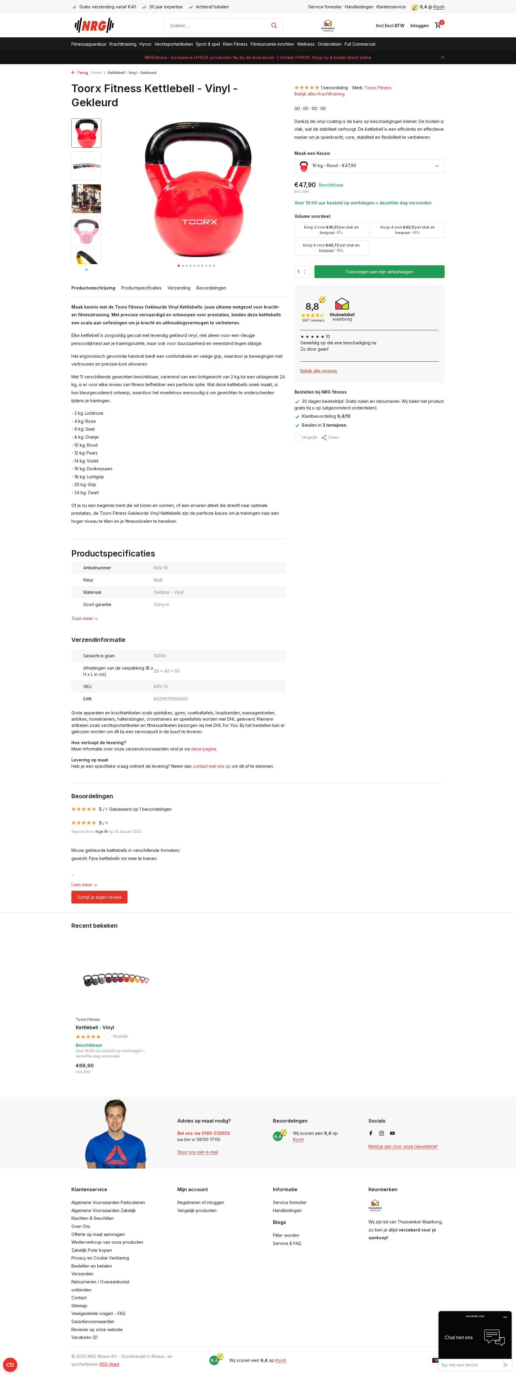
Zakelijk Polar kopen (91, 1250)
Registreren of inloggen (200, 1202)
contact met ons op (212, 766)
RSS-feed (109, 1364)
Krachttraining (123, 44)
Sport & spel (208, 44)
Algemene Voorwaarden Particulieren (108, 1202)
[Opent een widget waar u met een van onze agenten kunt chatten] (475, 1341)
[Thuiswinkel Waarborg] (328, 25)
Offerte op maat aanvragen (98, 1234)
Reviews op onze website (97, 1329)
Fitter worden (286, 1235)
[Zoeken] (274, 25)
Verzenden (82, 1273)
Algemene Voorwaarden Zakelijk (103, 1210)
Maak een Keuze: (312, 153)
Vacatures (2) (84, 1337)
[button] (178, 266)
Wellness (306, 44)
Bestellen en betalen (91, 1265)
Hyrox (145, 44)
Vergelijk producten (196, 1210)
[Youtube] (392, 1133)
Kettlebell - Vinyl (95, 1027)
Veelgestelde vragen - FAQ (98, 1313)
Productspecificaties (141, 287)
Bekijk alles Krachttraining (319, 93)
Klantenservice (391, 6)
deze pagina (203, 748)
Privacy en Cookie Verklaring (100, 1257)
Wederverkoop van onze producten (107, 1242)
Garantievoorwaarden (92, 1321)
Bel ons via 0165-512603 (203, 1133)
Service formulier (325, 6)
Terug (82, 72)
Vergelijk (309, 437)
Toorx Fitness (378, 87)
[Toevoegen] (143, 1068)
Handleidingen (359, 6)
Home (96, 72)
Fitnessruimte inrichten (272, 44)
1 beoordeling (334, 87)
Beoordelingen (211, 287)
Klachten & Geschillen (92, 1218)
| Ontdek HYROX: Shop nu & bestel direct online (324, 57)
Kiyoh (439, 6)
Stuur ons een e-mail (197, 1151)
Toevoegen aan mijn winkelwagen (379, 272)
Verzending (179, 287)
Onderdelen (330, 44)
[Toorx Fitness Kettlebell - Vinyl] (114, 979)
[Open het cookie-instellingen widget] (10, 1365)
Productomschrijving (93, 287)
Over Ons (80, 1226)
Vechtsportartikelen (173, 44)
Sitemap (79, 1305)
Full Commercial (360, 44)
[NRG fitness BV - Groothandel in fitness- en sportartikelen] (98, 25)
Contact (79, 1297)
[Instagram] (381, 1133)
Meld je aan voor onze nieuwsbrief (402, 1146)
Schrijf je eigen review (99, 897)
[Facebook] (370, 1133)
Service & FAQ (287, 1243)
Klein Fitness (235, 44)
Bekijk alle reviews (318, 371)
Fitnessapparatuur (89, 44)
